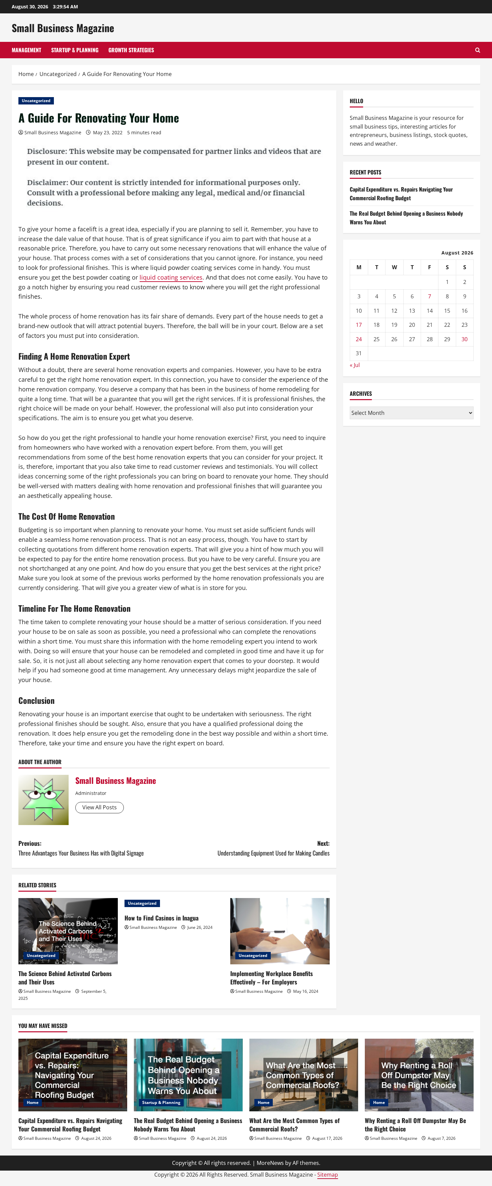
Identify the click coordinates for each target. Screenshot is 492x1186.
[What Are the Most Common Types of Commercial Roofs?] (303, 1075)
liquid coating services (171, 277)
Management (26, 50)
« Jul (355, 365)
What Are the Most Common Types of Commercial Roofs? (294, 1124)
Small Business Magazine (63, 27)
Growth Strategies (131, 50)
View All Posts (99, 807)
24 (359, 339)
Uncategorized (36, 100)
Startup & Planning (74, 50)
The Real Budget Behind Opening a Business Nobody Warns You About (188, 1124)
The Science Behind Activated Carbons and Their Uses (65, 977)
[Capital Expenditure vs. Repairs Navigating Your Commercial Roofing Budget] (72, 1075)
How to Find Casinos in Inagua (161, 917)
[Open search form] (477, 50)
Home (32, 1102)
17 (359, 324)
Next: (274, 848)
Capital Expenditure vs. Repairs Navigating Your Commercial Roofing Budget (401, 193)
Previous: (81, 848)
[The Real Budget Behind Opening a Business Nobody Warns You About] (188, 1075)
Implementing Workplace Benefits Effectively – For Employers (271, 977)
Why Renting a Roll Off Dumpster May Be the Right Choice (415, 1124)
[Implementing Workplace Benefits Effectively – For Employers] (280, 931)
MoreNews (270, 1163)
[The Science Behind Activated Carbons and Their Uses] (68, 931)
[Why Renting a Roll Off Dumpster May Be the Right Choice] (419, 1075)
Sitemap (327, 1174)
